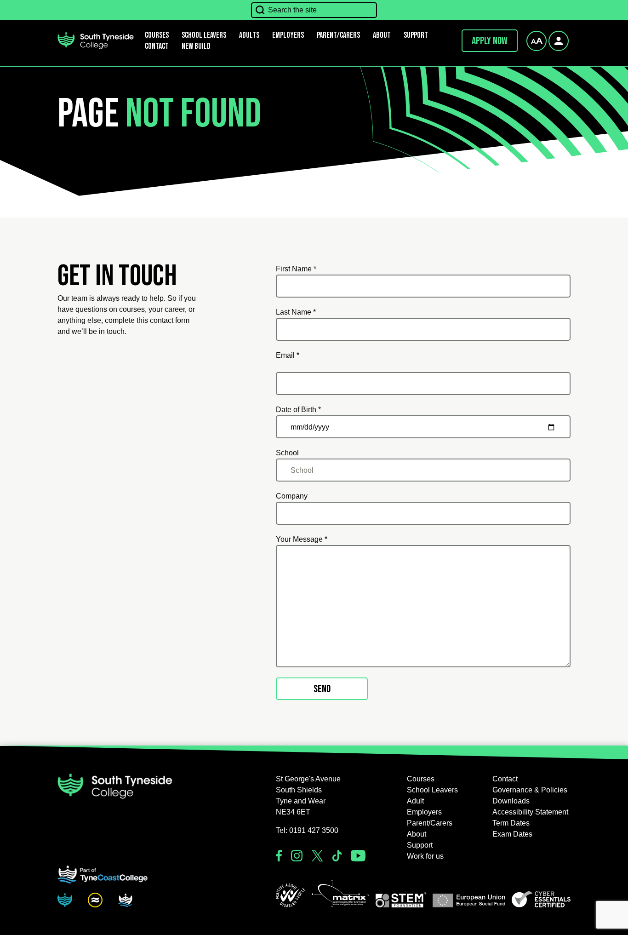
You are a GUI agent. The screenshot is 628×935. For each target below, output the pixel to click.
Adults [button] (249, 35)
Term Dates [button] (511, 823)
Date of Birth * (298, 409)
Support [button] (416, 35)
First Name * (296, 269)
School (287, 453)
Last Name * (296, 312)
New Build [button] (196, 46)
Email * (287, 355)
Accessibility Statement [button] (530, 812)
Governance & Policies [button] (529, 790)
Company (292, 496)
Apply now (490, 40)
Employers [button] (288, 35)
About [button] (382, 35)
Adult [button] (415, 801)
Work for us (425, 856)
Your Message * (301, 539)
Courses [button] (420, 779)
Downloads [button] (511, 801)
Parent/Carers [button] (338, 35)
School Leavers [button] (432, 790)
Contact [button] (157, 46)
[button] (290, 895)
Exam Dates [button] (512, 834)
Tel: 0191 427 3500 (307, 830)
